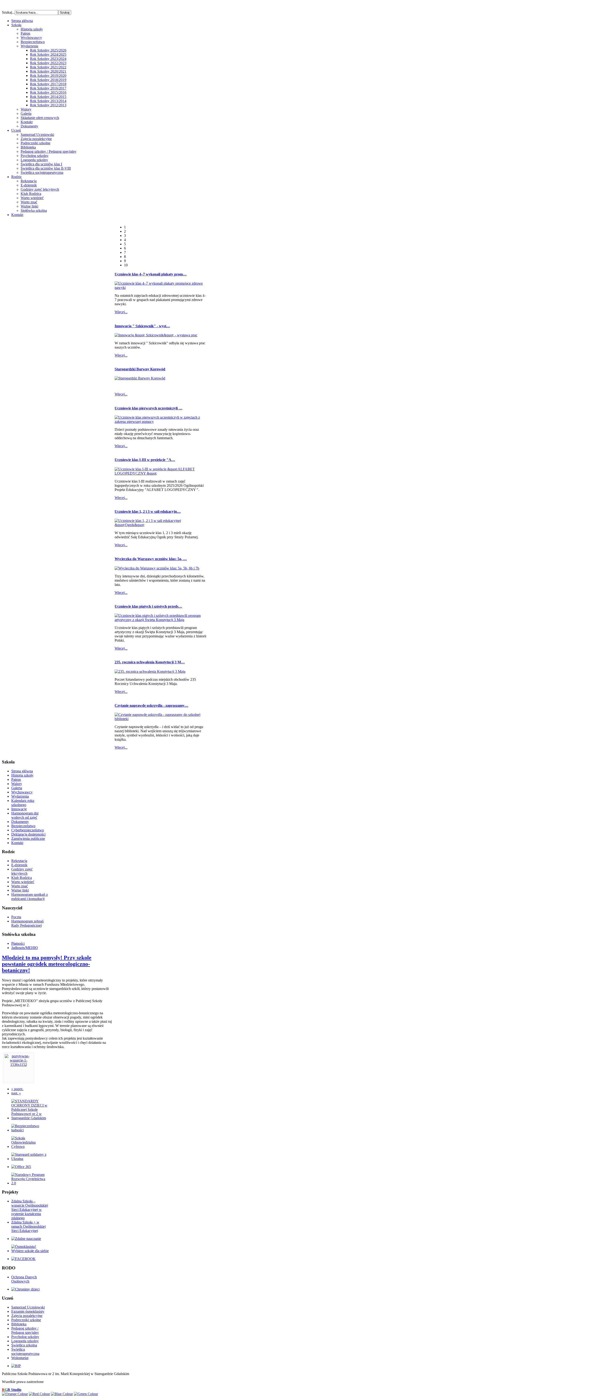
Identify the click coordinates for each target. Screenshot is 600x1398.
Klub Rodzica (31, 194)
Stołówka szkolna (34, 210)
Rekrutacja (29, 181)
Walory (26, 109)
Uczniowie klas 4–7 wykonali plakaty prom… (151, 274)
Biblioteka (28, 147)
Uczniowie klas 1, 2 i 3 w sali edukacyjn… (148, 511)
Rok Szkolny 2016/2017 (48, 88)
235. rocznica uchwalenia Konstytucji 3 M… (150, 662)
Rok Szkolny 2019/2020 (48, 76)
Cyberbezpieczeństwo (27, 830)
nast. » (16, 1093)
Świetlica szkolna (24, 1345)
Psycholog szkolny (35, 156)
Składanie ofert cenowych (40, 118)
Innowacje (19, 809)
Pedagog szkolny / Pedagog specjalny (48, 151)
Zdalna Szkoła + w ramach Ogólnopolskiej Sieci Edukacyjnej (28, 1226)
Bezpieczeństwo (33, 42)
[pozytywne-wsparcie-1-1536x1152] (18, 1065)
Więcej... (121, 312)
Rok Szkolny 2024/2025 (48, 54)
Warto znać (29, 202)
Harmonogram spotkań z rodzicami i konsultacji (29, 896)
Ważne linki (29, 206)
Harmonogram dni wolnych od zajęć (24, 815)
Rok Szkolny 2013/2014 (48, 101)
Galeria (26, 113)
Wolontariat (19, 1358)
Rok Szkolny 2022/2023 (48, 63)
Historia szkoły (32, 29)
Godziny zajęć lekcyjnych (40, 189)
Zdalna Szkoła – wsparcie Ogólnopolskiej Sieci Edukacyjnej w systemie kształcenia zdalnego (29, 1209)
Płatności (18, 943)
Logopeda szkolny (34, 160)
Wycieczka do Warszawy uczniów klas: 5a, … (151, 559)
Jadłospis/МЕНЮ (24, 948)
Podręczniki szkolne (35, 143)
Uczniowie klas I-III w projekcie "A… (145, 460)
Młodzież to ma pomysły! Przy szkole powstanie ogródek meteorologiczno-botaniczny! (46, 964)
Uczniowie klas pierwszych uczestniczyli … (148, 408)
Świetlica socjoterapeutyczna (42, 173)
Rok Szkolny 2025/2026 (48, 50)
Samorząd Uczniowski (37, 135)
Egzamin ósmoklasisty (27, 1311)
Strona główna (22, 771)
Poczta (16, 917)
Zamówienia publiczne (28, 838)
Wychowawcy (31, 38)
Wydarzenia (29, 46)
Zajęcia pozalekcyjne (36, 139)
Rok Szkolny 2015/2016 (48, 92)
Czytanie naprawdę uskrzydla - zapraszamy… (151, 705)
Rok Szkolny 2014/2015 (48, 97)
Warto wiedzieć (32, 198)
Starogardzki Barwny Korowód (140, 369)
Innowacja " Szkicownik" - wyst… (142, 326)
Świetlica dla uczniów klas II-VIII (46, 168)
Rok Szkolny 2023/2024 (48, 59)
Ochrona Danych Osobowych (24, 1279)
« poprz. (17, 1089)
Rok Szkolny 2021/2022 (48, 67)
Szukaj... (8, 12)
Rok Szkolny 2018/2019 (48, 80)
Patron (25, 33)
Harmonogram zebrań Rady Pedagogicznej (27, 923)
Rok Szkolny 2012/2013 (48, 105)
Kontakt (27, 122)
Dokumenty (29, 126)
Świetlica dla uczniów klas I (41, 164)
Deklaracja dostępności (28, 834)
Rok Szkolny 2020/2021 (48, 71)
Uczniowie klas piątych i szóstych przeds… (148, 606)
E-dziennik (29, 185)
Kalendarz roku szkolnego (22, 803)
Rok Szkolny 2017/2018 (48, 84)
